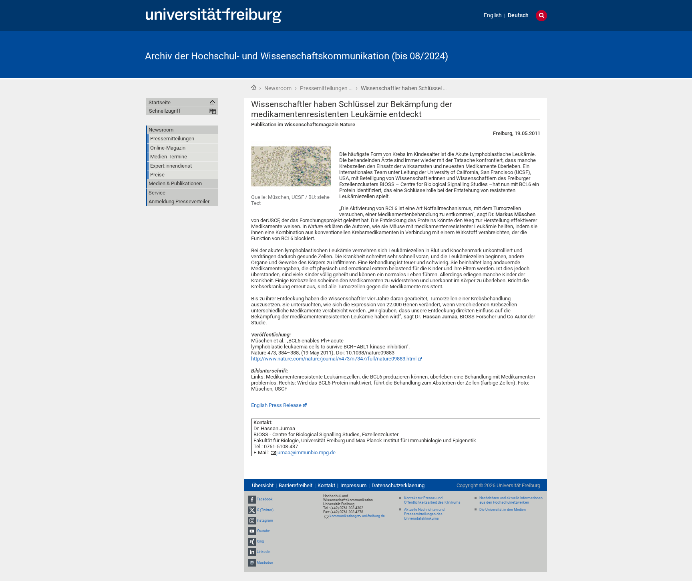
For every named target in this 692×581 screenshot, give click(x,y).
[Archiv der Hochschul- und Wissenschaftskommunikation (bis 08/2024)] (508, 54)
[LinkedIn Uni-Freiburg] (252, 552)
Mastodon (265, 563)
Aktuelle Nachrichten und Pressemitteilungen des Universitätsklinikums (424, 514)
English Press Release (276, 405)
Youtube (263, 531)
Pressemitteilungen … (326, 88)
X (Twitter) (265, 510)
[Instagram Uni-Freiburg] (252, 520)
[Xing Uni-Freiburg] (252, 541)
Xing (260, 541)
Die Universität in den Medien (502, 510)
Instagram (265, 520)
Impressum (353, 485)
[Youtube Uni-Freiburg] (252, 531)
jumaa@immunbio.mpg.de (306, 452)
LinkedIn (263, 552)
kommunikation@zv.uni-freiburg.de (357, 516)
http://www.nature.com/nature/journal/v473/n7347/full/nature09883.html (333, 359)
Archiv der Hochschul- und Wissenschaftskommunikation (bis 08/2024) (296, 56)
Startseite (253, 87)
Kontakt (326, 485)
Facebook (265, 499)
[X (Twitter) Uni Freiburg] (252, 510)
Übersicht (263, 485)
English (493, 15)
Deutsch (518, 15)
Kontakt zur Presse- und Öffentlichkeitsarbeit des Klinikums (432, 500)
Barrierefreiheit (295, 485)
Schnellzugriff (165, 111)
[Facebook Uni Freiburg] (252, 499)
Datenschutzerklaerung (398, 485)
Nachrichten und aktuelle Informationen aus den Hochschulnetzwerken (511, 500)
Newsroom (278, 88)
